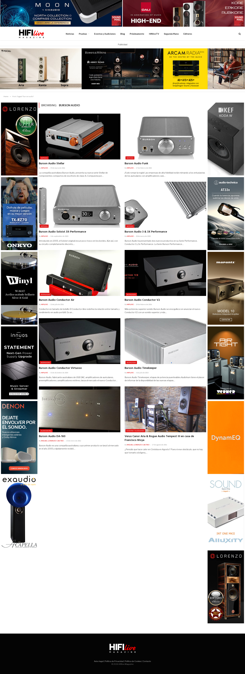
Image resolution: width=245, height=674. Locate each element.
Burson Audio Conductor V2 (142, 300)
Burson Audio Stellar (51, 164)
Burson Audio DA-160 (52, 436)
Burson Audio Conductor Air (56, 300)
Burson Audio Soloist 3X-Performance (62, 232)
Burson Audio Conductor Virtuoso (60, 368)
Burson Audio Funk (136, 164)
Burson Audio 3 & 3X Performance (146, 232)
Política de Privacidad (114, 661)
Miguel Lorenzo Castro (52, 441)
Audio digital (46, 431)
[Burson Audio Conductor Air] (79, 273)
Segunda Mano (171, 33)
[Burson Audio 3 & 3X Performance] (165, 205)
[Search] (239, 34)
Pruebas (83, 33)
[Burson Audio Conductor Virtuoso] (79, 341)
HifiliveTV (154, 33)
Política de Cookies (133, 661)
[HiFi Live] (31, 33)
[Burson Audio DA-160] (79, 409)
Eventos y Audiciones (105, 33)
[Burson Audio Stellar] (79, 136)
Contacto (147, 661)
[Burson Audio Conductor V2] (165, 273)
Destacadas (45, 294)
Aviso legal (99, 661)
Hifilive (44, 168)
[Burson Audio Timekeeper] (165, 341)
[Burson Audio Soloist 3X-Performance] (79, 205)
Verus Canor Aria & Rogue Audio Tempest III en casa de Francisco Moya (159, 438)
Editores (187, 33)
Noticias (70, 33)
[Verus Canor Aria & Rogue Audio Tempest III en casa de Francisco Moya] (165, 409)
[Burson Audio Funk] (165, 136)
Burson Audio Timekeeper (141, 368)
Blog (122, 33)
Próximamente (137, 33)
